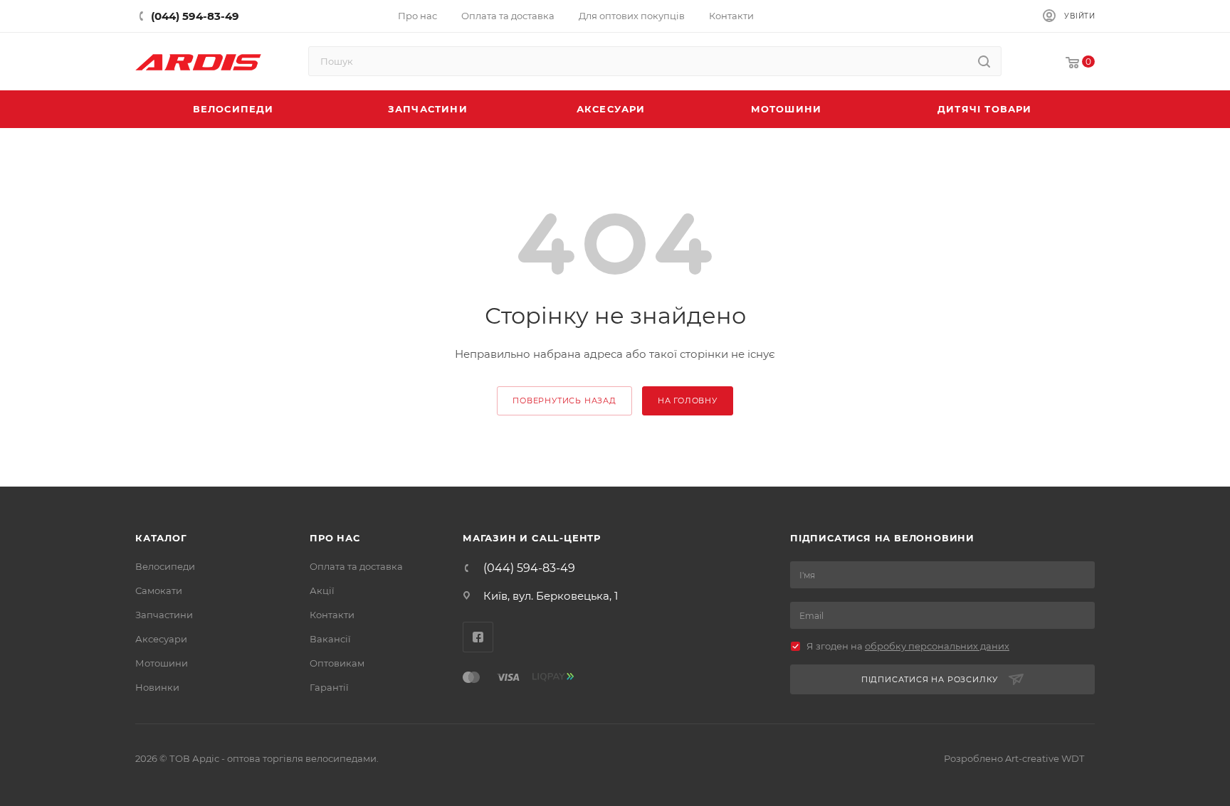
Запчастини (164, 614)
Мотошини (161, 663)
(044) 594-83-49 (529, 568)
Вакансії (330, 639)
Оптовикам (337, 663)
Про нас (335, 537)
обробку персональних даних (937, 646)
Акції (322, 590)
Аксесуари (161, 639)
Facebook (478, 637)
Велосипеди (165, 566)
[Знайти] (984, 61)
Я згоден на (907, 646)
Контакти (332, 614)
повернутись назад (564, 400)
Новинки (157, 687)
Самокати (158, 590)
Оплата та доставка (356, 566)
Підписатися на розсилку (929, 679)
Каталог (161, 537)
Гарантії (329, 687)
